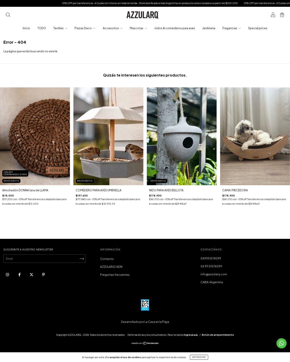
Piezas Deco (83, 28)
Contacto (107, 259)
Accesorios (111, 28)
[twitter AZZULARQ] (31, 274)
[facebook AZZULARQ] (19, 274)
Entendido (199, 357)
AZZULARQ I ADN (111, 267)
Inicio (26, 28)
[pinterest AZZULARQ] (43, 274)
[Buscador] (8, 15)
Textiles (58, 28)
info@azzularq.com (214, 274)
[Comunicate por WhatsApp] (281, 343)
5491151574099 (211, 258)
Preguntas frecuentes (115, 274)
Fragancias (230, 28)
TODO (41, 28)
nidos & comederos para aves (175, 28)
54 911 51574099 (211, 266)
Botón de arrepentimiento (218, 334)
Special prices (257, 28)
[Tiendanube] (145, 343)
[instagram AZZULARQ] (7, 274)
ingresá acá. (191, 334)
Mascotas (137, 28)
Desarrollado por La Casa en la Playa (145, 322)
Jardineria (208, 28)
